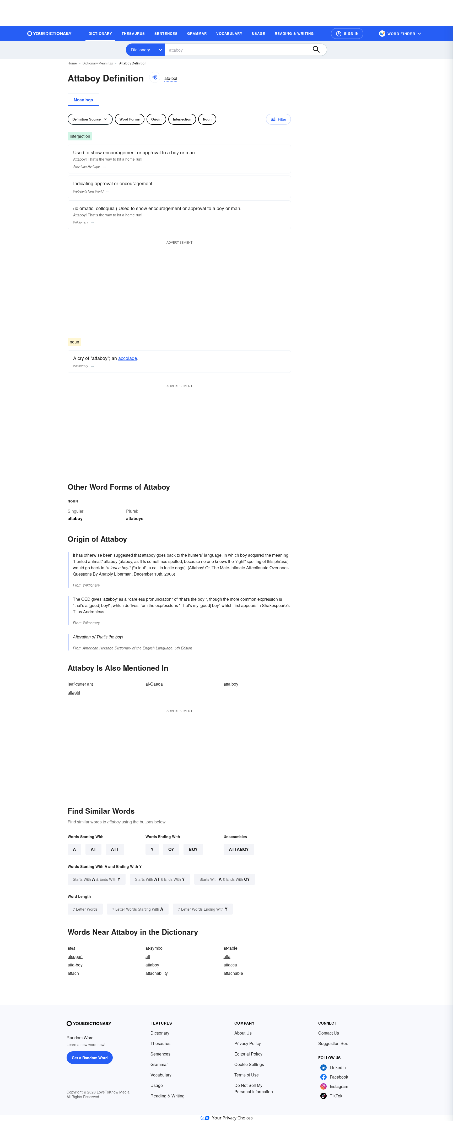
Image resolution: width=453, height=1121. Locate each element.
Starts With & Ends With (96, 879)
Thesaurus (160, 1043)
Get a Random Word (90, 1057)
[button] (347, 33)
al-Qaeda (154, 684)
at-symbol (154, 948)
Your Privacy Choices (232, 1118)
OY (171, 849)
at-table (231, 948)
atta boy (231, 684)
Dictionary (140, 50)
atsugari (75, 956)
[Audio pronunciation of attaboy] (154, 77)
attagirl (74, 692)
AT (93, 849)
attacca (230, 965)
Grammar (159, 1064)
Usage (156, 1085)
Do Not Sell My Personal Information (253, 1088)
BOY (193, 849)
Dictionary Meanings (98, 63)
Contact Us (328, 1033)
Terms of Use (246, 1075)
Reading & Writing (167, 1096)
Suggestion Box (333, 1043)
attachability (156, 973)
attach (73, 973)
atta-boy (75, 965)
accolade (127, 357)
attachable (233, 973)
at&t (71, 948)
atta (227, 956)
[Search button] (319, 50)
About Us (243, 1033)
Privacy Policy (247, 1043)
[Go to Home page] (49, 33)
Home (72, 63)
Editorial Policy (248, 1054)
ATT (115, 849)
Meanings (83, 100)
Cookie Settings (249, 1064)
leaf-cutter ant (80, 684)
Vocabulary (160, 1075)
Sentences (160, 1054)
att (147, 956)
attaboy (239, 849)
